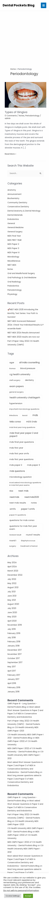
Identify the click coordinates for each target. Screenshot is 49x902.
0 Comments (11, 115)
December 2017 (14, 650)
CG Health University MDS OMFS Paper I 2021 (25, 755)
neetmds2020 (31, 497)
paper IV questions (17, 515)
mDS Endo (31, 421)
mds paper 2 (15, 465)
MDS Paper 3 (13, 248)
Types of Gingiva (16, 112)
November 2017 (14, 654)
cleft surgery (14, 380)
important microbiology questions (24, 409)
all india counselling (29, 362)
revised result (15, 535)
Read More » (10, 154)
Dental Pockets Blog (18, 5)
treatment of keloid (29, 546)
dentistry (29, 380)
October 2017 (13, 658)
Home (13, 69)
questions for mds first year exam (23, 527)
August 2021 (12, 587)
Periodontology (14, 290)
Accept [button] (28, 896)
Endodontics (13, 219)
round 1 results (33, 534)
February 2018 (13, 641)
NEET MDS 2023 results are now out (23, 337)
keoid (24, 415)
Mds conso (15, 421)
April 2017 (11, 671)
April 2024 (12, 566)
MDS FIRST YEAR (14, 240)
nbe (11, 491)
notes (34, 502)
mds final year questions (21, 442)
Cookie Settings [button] (13, 896)
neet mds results (17, 502)
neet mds (23, 490)
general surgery (16, 392)
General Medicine (15, 227)
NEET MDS (11, 265)
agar (11, 362)
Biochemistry (13, 198)
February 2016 (13, 687)
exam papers (17, 386)
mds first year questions (21, 459)
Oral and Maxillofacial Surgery (21, 273)
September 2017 (14, 662)
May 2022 (11, 583)
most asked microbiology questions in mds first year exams (25, 484)
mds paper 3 (33, 465)
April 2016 (11, 683)
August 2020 (13, 604)
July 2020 (11, 608)
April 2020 (12, 621)
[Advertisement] (24, 36)
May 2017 (11, 666)
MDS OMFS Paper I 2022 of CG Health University (23, 741)
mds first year (16, 447)
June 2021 (11, 596)
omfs (13, 508)
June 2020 (12, 612)
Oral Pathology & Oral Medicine (21, 277)
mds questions (17, 471)
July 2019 (11, 629)
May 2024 (12, 562)
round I (12, 540)
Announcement (14, 194)
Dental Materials (15, 215)
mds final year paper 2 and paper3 (24, 434)
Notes (10, 269)
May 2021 (11, 600)
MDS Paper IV (13, 252)
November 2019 (14, 625)
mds (35, 415)
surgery (12, 546)
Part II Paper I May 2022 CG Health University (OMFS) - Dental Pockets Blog (23, 724)
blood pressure (27, 368)
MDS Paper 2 (13, 244)
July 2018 (11, 637)
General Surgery (14, 231)
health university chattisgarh (25, 397)
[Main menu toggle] (43, 5)
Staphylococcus (28, 540)
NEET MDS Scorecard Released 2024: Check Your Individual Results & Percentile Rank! (25, 325)
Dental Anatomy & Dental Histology (23, 211)
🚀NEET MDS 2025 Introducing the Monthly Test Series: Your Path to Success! (22, 313)
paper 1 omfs (28, 508)
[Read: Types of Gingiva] (25, 94)
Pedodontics (13, 286)
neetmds (14, 497)
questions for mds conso (21, 520)
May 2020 (11, 616)
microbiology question (20, 477)
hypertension (15, 403)
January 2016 (13, 691)
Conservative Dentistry (18, 206)
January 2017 (13, 679)
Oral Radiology (14, 281)
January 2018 (13, 646)
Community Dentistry (17, 202)
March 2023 (12, 571)
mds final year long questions (22, 427)
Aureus (12, 368)
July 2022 (11, 579)
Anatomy (11, 190)
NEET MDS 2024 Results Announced (23, 332)
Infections (13, 415)
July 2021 (11, 591)
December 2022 (14, 575)
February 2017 (13, 675)
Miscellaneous (13, 261)
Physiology (12, 294)
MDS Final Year (14, 236)
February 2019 (13, 633)
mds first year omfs (19, 453)
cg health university (20, 374)
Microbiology (13, 256)
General (11, 223)
